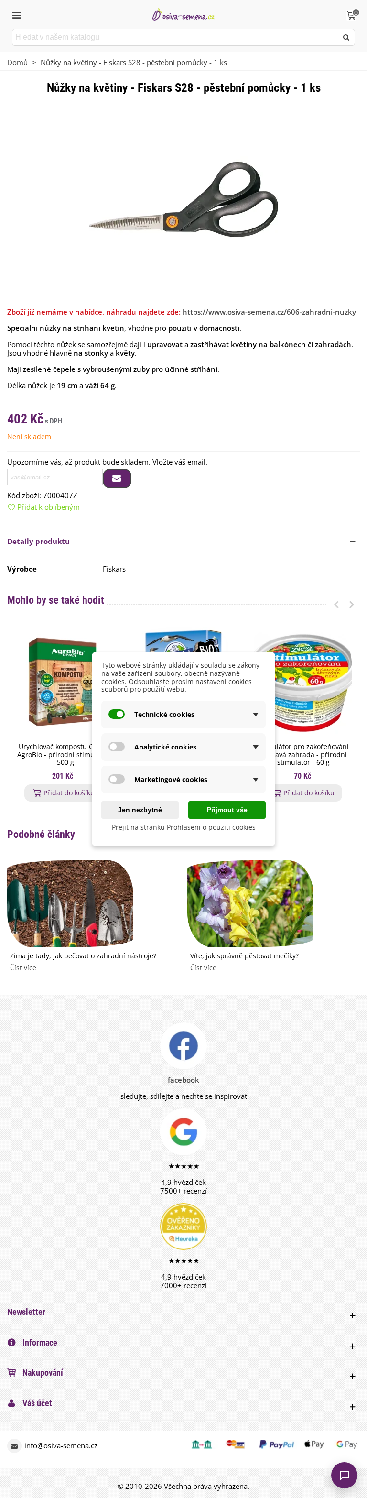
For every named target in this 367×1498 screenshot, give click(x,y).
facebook (183, 1080)
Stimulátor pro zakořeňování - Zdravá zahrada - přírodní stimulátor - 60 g (303, 755)
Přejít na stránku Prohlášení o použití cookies (184, 827)
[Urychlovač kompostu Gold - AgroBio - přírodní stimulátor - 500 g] (63, 682)
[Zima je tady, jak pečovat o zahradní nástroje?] (70, 903)
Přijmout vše (227, 810)
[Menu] (16, 14)
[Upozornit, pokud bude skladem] (117, 478)
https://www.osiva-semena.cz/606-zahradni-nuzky (269, 311)
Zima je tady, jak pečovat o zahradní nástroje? (83, 956)
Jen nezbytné (140, 810)
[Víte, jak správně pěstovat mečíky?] (250, 903)
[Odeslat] (346, 37)
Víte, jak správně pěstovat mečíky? (244, 956)
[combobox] (175, 37)
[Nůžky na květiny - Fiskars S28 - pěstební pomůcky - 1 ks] (183, 198)
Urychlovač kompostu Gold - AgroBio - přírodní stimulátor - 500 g (63, 755)
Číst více (23, 968)
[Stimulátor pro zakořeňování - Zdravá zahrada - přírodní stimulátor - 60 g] (303, 682)
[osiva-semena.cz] (183, 14)
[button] (336, 604)
